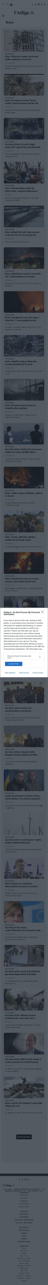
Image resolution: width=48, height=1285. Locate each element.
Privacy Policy (38, 673)
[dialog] (24, 642)
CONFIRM (14, 664)
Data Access (24, 673)
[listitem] (24, 657)
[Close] (43, 612)
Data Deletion (10, 673)
